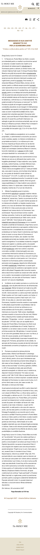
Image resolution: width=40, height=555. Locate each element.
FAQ (20, 542)
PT (34, 28)
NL (27, 28)
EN (9, 28)
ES (12, 28)
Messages (4, 12)
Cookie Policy (20, 547)
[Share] (38, 19)
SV (22, 31)
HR (20, 28)
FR (16, 28)
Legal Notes (20, 544)
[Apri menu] (37, 4)
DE (5, 28)
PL (30, 28)
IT (23, 28)
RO (18, 31)
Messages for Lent (15, 12)
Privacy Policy (20, 550)
